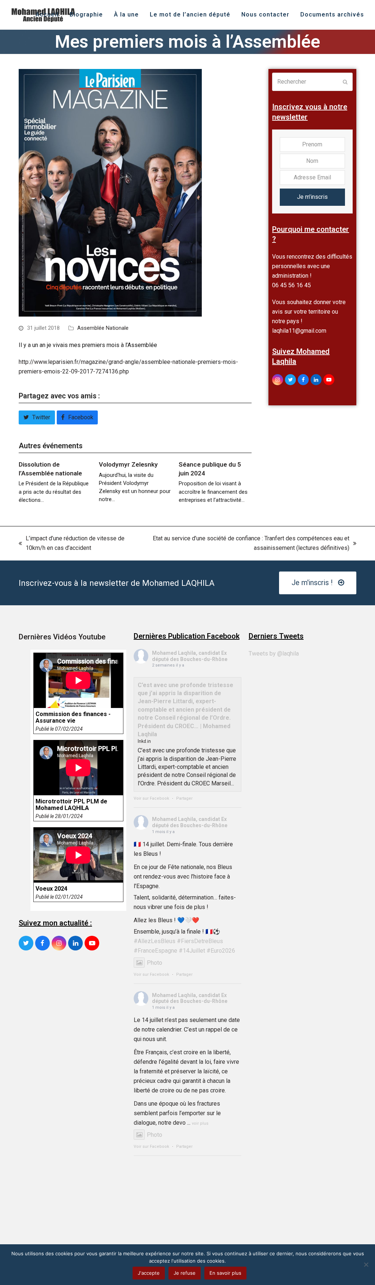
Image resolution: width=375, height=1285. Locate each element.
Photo (154, 962)
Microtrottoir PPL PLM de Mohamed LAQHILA (71, 804)
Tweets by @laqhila (274, 653)
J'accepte (149, 1273)
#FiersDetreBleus (200, 941)
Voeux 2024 (51, 889)
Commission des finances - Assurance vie (73, 717)
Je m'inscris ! (312, 582)
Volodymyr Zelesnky (128, 464)
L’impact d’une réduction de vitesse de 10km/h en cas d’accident (72, 544)
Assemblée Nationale (103, 328)
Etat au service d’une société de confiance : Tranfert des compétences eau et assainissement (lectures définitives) (247, 544)
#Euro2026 (221, 950)
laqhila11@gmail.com (299, 330)
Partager (184, 798)
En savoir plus (225, 1273)
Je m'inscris (312, 196)
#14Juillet (192, 950)
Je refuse (185, 1273)
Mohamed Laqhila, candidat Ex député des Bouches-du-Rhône (189, 656)
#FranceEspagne (155, 950)
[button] (37, 417)
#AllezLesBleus (154, 941)
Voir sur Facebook (151, 798)
